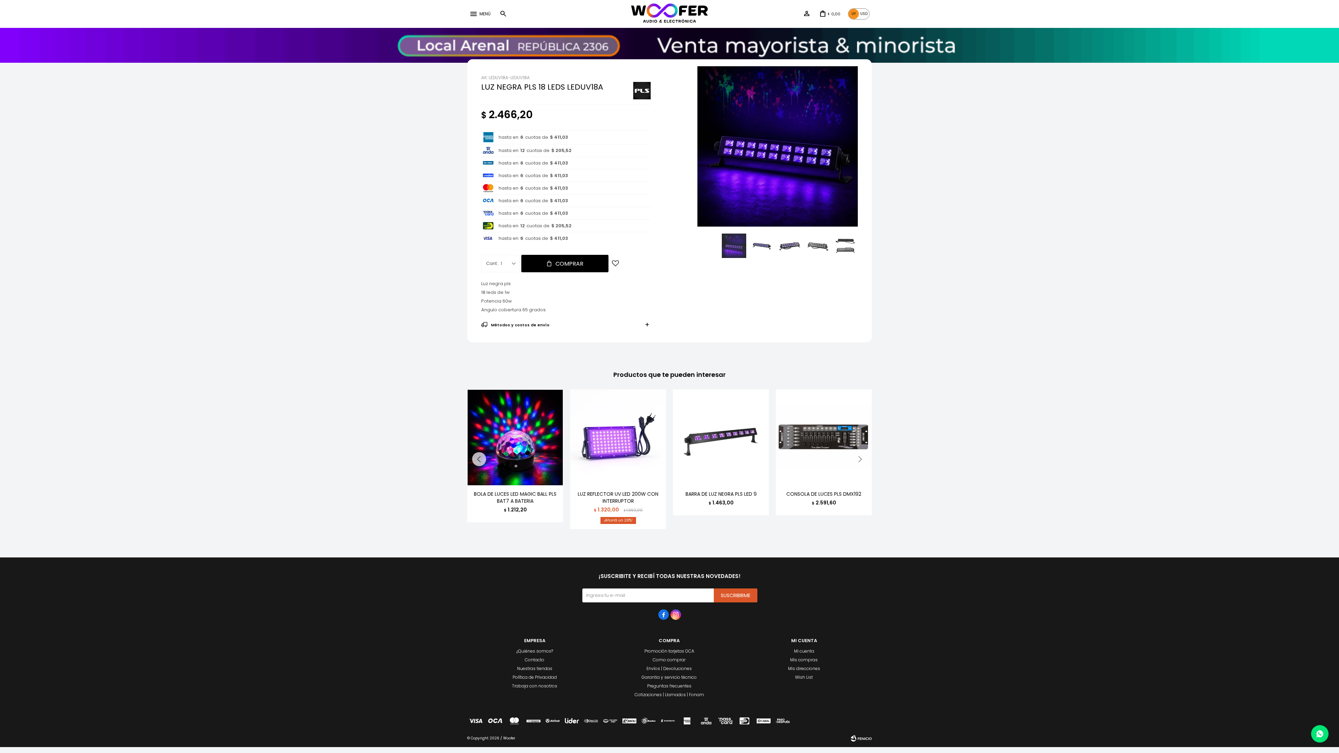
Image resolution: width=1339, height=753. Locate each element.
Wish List (804, 677)
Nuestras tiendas (534, 668)
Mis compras (804, 660)
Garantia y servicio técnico (669, 677)
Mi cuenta (804, 651)
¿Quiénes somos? (534, 651)
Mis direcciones (804, 668)
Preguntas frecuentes (669, 686)
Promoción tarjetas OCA (669, 651)
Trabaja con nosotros (534, 686)
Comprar (569, 264)
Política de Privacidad (535, 677)
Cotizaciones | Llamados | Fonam (669, 695)
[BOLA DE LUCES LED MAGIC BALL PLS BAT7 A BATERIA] (515, 437)
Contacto (534, 660)
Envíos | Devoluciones (669, 668)
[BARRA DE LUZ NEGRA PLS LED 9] (721, 437)
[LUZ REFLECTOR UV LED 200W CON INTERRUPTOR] (618, 437)
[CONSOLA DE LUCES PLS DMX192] (824, 437)
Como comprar (669, 660)
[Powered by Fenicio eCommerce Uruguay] (861, 738)
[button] (503, 14)
